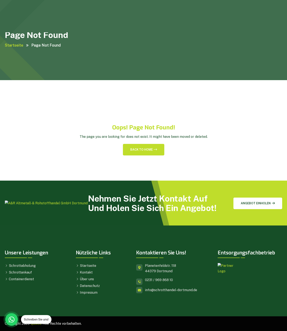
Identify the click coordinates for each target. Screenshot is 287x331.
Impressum (88, 293)
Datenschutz (89, 286)
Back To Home (141, 149)
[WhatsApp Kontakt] (11, 319)
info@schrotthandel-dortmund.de (171, 290)
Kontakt (86, 272)
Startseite (14, 45)
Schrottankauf (20, 272)
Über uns (86, 279)
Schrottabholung (22, 266)
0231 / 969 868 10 (159, 280)
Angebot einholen (256, 203)
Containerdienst (21, 279)
